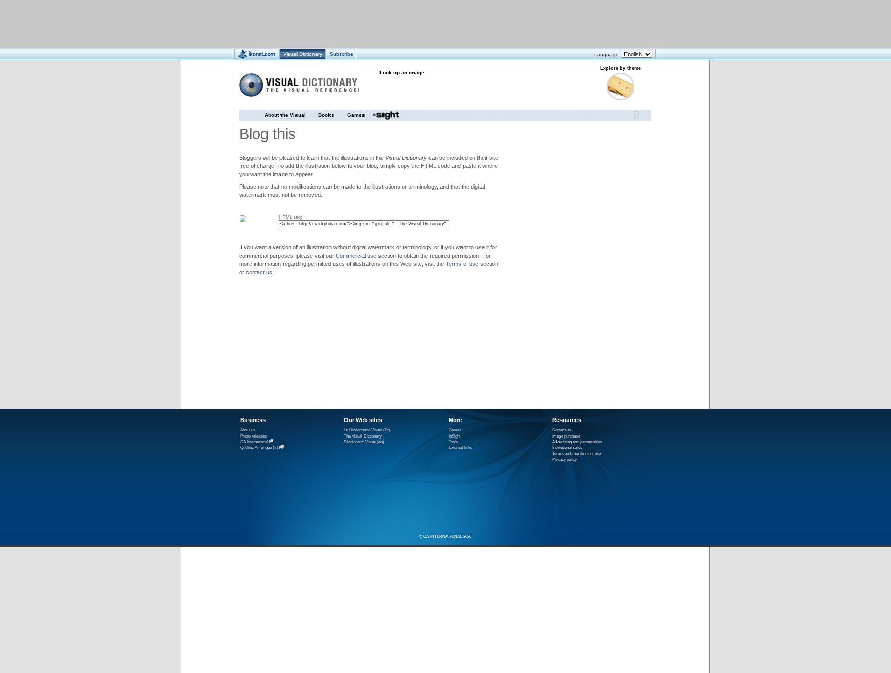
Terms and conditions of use (576, 453)
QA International (254, 442)
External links (460, 447)
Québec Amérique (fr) (259, 448)
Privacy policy (564, 459)
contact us (259, 272)
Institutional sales (567, 447)
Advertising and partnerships (577, 442)
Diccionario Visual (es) (364, 442)
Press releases (253, 436)
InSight (454, 436)
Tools (453, 442)
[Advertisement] (414, 23)
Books (326, 115)
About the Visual (285, 115)
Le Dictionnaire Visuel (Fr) (367, 430)
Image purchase (566, 436)
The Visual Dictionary (363, 436)
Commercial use (356, 256)
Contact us (561, 430)
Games (356, 115)
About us (247, 430)
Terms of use (462, 264)
